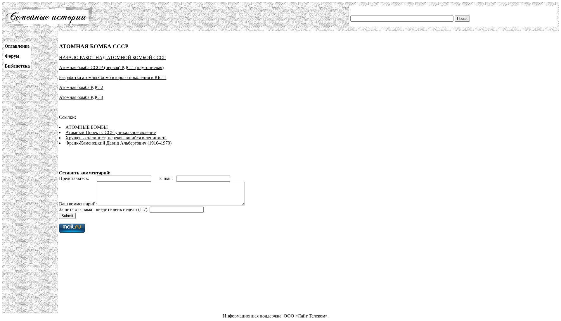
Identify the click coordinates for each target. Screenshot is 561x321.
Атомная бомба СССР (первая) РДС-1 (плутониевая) (111, 67)
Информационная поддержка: (253, 315)
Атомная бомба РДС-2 (81, 87)
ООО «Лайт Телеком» (306, 315)
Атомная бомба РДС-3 (81, 97)
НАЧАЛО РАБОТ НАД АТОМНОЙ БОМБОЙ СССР (112, 57)
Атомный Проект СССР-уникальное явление (110, 132)
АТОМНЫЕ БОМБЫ (86, 127)
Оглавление (17, 46)
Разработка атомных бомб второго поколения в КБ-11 (112, 77)
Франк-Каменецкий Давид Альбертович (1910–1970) (118, 142)
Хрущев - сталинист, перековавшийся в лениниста (116, 137)
